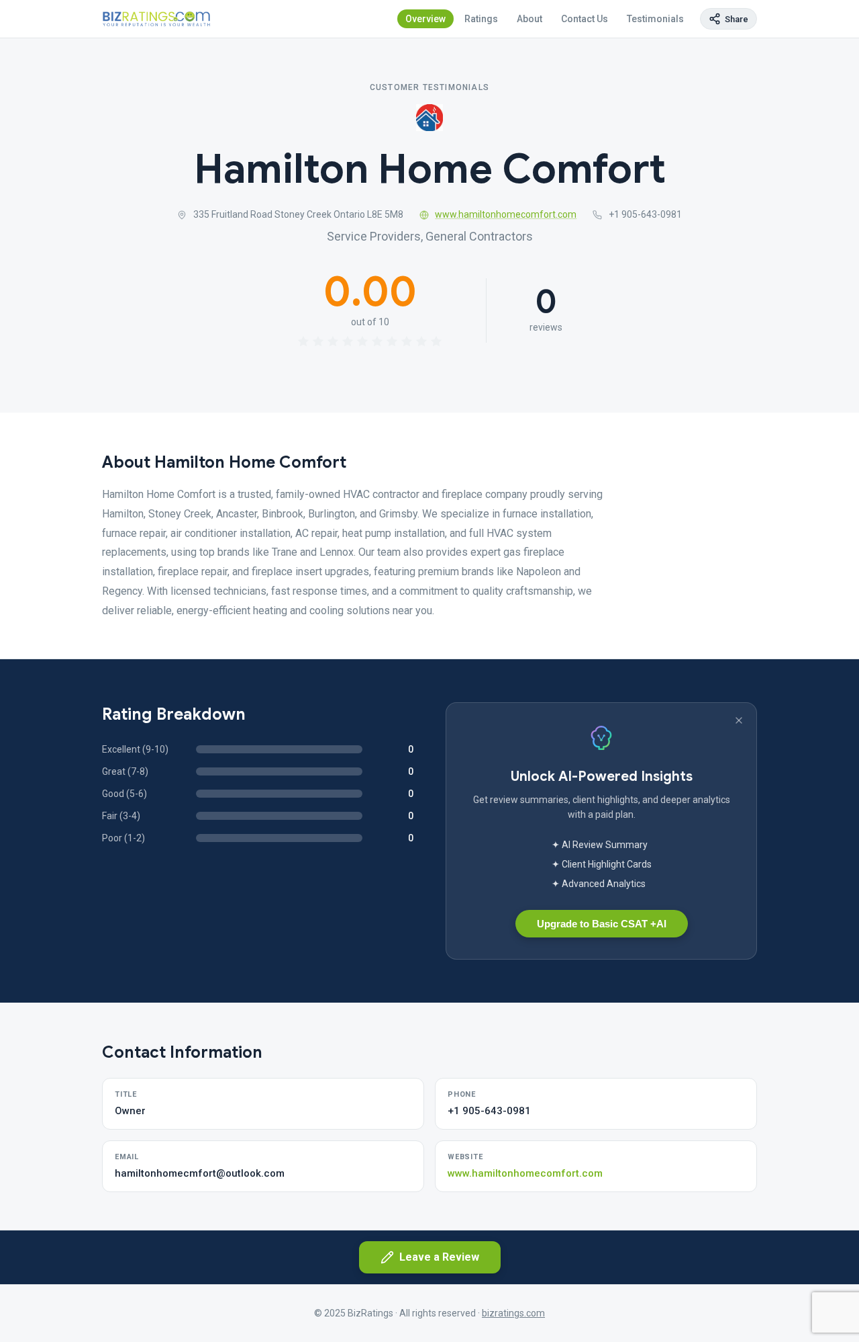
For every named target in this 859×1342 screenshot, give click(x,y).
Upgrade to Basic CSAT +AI (601, 923)
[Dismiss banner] (738, 720)
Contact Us (584, 18)
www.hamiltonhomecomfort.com (505, 214)
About (529, 18)
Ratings (481, 18)
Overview (425, 18)
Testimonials (655, 18)
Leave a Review (439, 1257)
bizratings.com (513, 1313)
